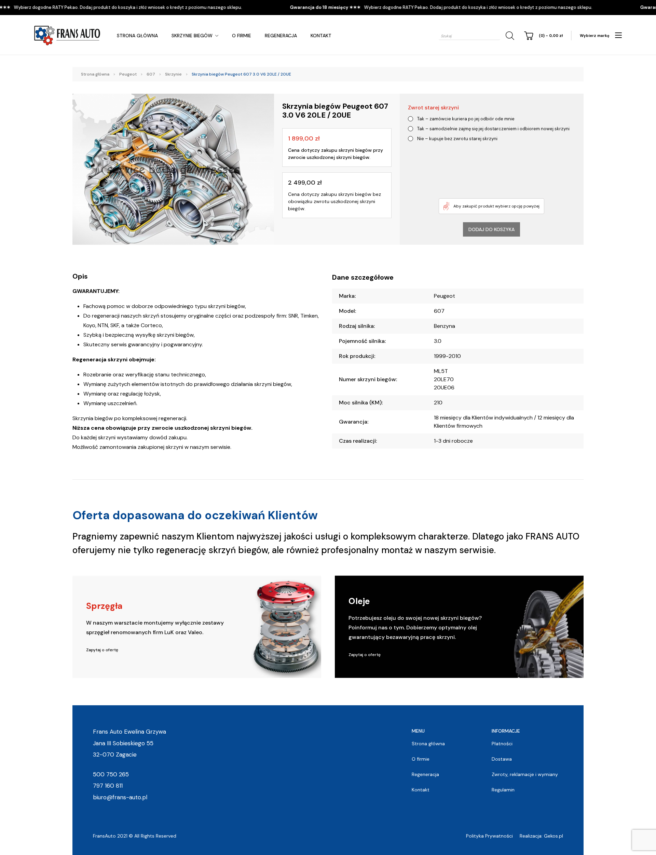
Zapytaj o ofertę (102, 650)
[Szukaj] (508, 35)
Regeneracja (281, 35)
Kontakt (321, 35)
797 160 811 (108, 785)
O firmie (241, 35)
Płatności (502, 743)
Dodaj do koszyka (491, 229)
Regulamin (503, 790)
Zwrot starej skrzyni (433, 107)
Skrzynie (173, 74)
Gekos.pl (553, 836)
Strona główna (137, 35)
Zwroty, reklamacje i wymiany (525, 774)
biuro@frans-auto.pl (120, 797)
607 (151, 74)
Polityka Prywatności (489, 836)
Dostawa (502, 759)
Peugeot (128, 74)
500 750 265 (111, 774)
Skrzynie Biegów (192, 35)
